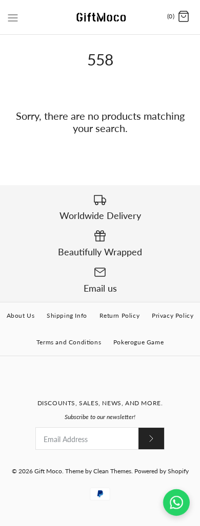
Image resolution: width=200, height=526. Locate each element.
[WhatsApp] (176, 502)
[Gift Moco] (100, 17)
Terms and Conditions (68, 342)
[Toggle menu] (13, 16)
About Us (21, 315)
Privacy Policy (172, 315)
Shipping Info (67, 315)
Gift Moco (48, 471)
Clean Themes (112, 471)
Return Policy (119, 315)
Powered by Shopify (161, 471)
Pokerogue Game (138, 342)
